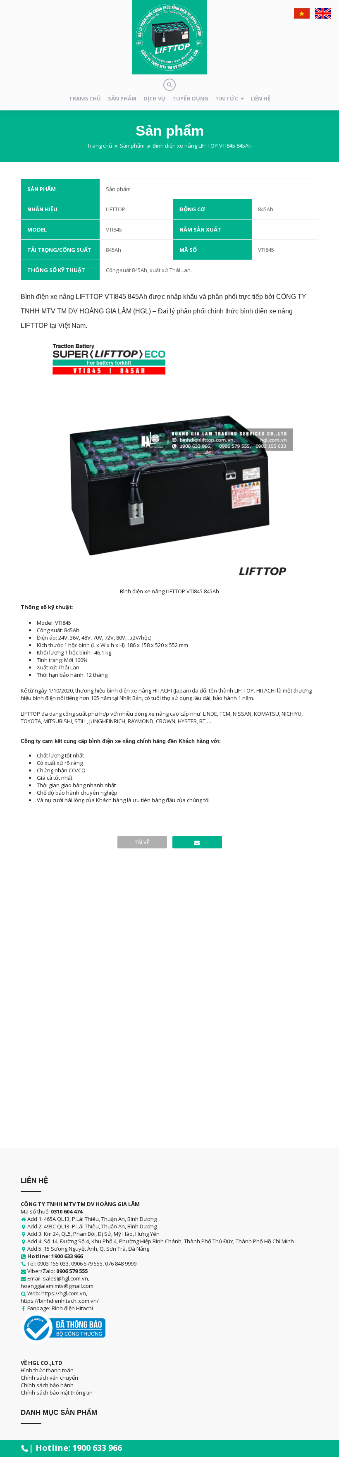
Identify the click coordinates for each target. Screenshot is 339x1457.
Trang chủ (85, 98)
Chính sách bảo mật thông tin (57, 1392)
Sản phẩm (122, 98)
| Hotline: (75, 1447)
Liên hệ (260, 98)
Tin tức (226, 98)
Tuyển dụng (190, 98)
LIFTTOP (115, 209)
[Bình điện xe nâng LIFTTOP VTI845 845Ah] (197, 842)
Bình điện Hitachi (72, 1308)
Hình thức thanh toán (47, 1370)
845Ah (265, 209)
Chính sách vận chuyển (49, 1377)
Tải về (142, 842)
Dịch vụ (154, 98)
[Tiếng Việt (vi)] (302, 13)
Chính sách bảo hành (47, 1385)
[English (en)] (323, 13)
